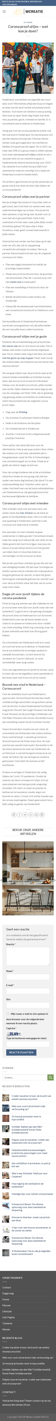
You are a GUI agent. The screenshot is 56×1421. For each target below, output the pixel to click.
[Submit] (50, 1077)
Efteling (23, 412)
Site (8, 999)
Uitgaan (28, 22)
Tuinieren (7, 1323)
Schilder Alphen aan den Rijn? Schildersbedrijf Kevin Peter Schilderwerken (27, 1129)
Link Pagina (8, 1317)
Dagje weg (8, 1293)
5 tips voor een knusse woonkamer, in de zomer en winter (31, 1229)
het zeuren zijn (10, 345)
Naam (10, 971)
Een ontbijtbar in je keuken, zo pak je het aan (31, 1165)
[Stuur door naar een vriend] (30, 814)
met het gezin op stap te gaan (17, 357)
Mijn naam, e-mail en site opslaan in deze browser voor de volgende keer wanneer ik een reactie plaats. (27, 1019)
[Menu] (4, 11)
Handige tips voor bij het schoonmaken (32, 1193)
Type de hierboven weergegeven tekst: (26, 1038)
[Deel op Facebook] (19, 814)
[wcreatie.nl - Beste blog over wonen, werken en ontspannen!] (28, 11)
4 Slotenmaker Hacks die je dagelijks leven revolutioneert (31, 1252)
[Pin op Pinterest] (36, 814)
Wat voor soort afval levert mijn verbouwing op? (28, 1108)
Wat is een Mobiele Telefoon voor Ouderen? (30, 1175)
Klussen (6, 1305)
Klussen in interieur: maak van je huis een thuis (31, 1219)
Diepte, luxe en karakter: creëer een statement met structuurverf (30, 1141)
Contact (6, 1287)
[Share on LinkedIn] (42, 814)
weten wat (15, 281)
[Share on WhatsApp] (13, 814)
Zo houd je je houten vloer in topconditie (26, 1118)
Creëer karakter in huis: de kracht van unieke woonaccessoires (31, 1097)
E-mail (10, 985)
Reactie (10, 944)
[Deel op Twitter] (25, 814)
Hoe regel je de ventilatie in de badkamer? (28, 1185)
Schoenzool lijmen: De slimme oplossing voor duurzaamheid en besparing (29, 1207)
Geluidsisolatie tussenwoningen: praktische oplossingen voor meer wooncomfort (30, 1152)
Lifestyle (7, 1311)
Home (5, 1299)
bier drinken (26, 512)
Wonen (6, 1329)
